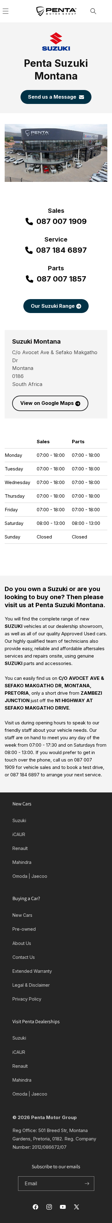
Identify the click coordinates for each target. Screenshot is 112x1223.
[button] (12, 11)
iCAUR (18, 834)
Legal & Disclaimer (31, 985)
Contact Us (23, 957)
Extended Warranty (32, 971)
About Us (21, 943)
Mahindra (21, 862)
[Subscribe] (87, 1183)
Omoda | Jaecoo (29, 876)
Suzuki (19, 820)
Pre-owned (24, 929)
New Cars (22, 915)
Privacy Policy (26, 999)
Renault (20, 848)
